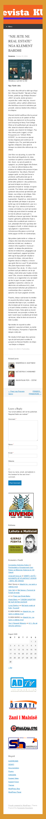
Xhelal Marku (13, 599)
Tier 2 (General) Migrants (17, 623)
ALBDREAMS (13, 761)
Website (11, 461)
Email (10, 453)
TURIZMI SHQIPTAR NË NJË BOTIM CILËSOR (21, 600)
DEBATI (11, 764)
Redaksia (11, 56)
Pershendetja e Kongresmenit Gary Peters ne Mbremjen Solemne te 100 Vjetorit (21, 569)
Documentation (13, 768)
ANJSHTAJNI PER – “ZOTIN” (26, 380)
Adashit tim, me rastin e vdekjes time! (21, 612)
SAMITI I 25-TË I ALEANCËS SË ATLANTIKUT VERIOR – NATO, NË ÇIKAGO (22, 578)
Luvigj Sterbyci (13, 605)
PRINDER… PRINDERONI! (35, 392)
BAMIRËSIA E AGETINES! (25, 363)
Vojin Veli (11, 590)
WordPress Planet (14, 792)
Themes (11, 785)
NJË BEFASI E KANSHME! (26, 371)
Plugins (11, 771)
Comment (12, 419)
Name (11, 444)
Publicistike (25, 349)
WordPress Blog (14, 788)
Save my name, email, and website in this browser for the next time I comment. (21, 474)
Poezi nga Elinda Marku (21, 596)
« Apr (10, 667)
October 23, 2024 (22, 56)
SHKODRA (12, 775)
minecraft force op (14, 576)
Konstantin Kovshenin (25, 808)
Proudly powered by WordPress (19, 805)
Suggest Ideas (13, 778)
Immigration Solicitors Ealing (18, 565)
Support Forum (13, 782)
